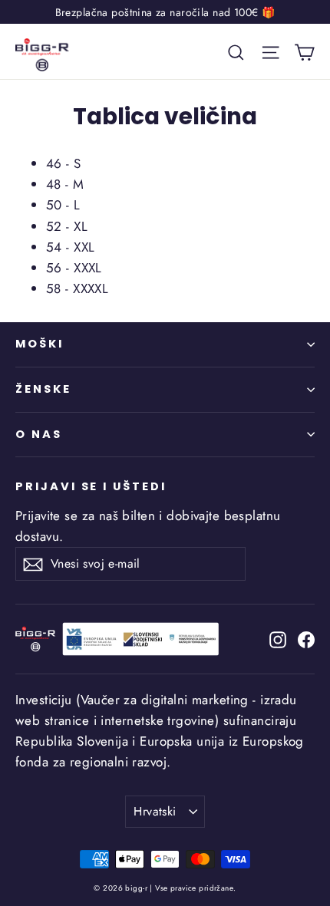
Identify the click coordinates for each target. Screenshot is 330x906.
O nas (38, 434)
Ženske (43, 389)
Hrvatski (155, 811)
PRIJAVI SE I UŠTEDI (91, 486)
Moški (39, 343)
